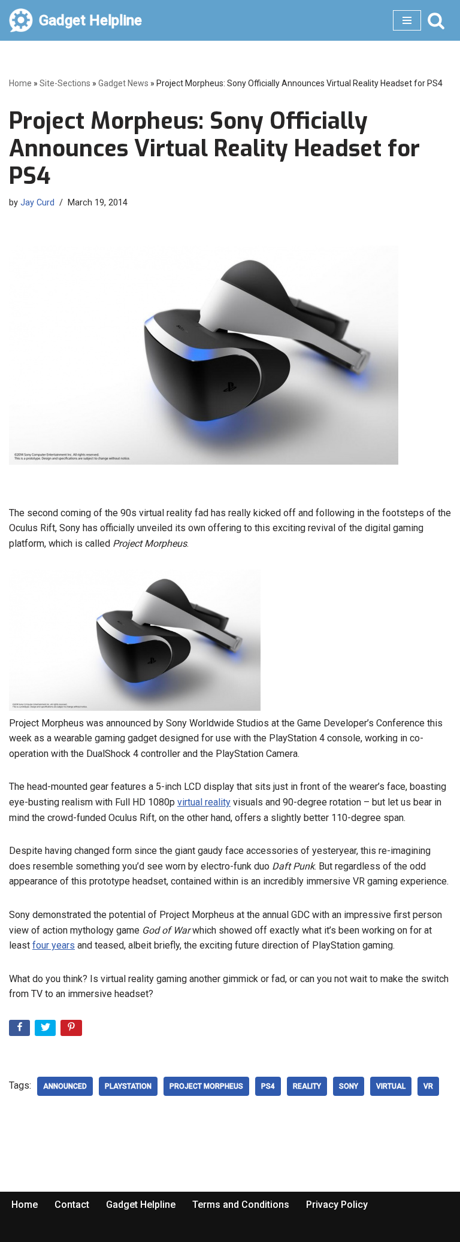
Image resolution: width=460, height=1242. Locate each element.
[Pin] (72, 1030)
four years (53, 945)
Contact (72, 1204)
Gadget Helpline (140, 1204)
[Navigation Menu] (407, 20)
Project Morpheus (206, 1086)
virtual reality (204, 802)
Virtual (390, 1086)
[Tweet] (46, 1030)
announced (65, 1086)
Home (20, 83)
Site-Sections (65, 83)
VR (428, 1086)
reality (307, 1086)
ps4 (268, 1086)
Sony (348, 1086)
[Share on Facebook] (20, 1030)
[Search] (436, 20)
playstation (128, 1086)
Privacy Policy (337, 1204)
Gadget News (123, 83)
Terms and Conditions (240, 1204)
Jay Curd (37, 203)
